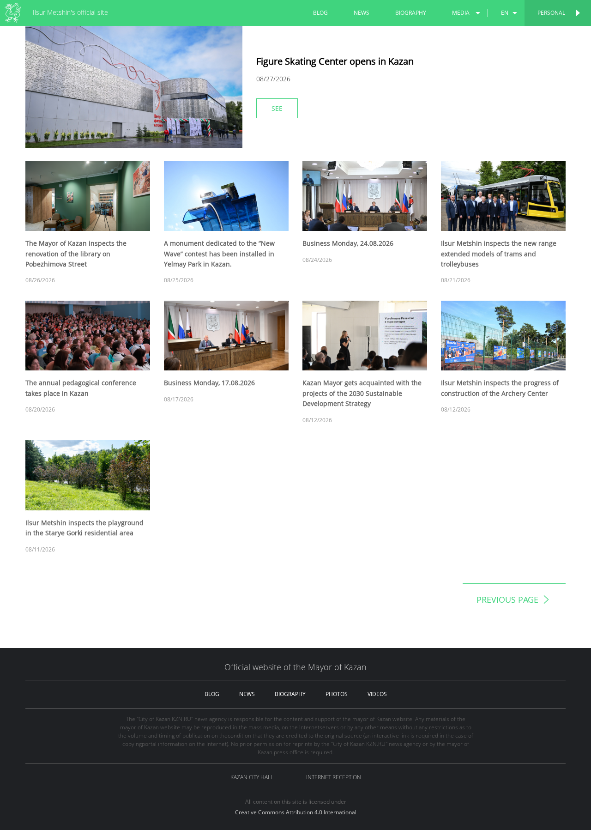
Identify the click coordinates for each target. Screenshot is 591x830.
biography (410, 13)
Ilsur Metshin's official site (70, 12)
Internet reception (333, 777)
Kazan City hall (251, 777)
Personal (551, 13)
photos (337, 694)
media (461, 13)
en (504, 13)
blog (320, 13)
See (277, 108)
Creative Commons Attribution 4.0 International (295, 812)
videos (377, 694)
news (361, 13)
